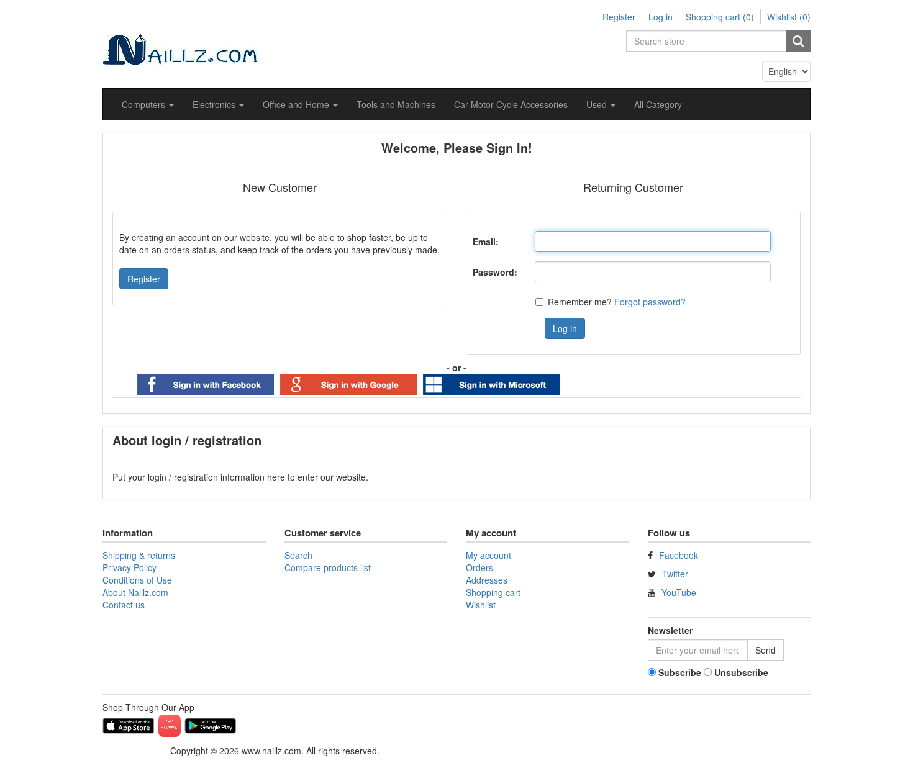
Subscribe (679, 672)
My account (488, 555)
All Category (658, 104)
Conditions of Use (137, 580)
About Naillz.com (135, 592)
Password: (495, 272)
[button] (147, 104)
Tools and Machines (396, 104)
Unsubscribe (741, 672)
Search (298, 555)
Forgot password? (650, 302)
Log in (660, 17)
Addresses (486, 580)
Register (618, 17)
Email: (486, 241)
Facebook (678, 555)
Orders (479, 567)
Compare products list (327, 567)
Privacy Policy (129, 567)
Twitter (675, 573)
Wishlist (481, 604)
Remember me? (580, 302)
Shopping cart (493, 592)
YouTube (678, 592)
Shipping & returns (138, 555)
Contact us (123, 604)
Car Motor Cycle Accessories (511, 104)
